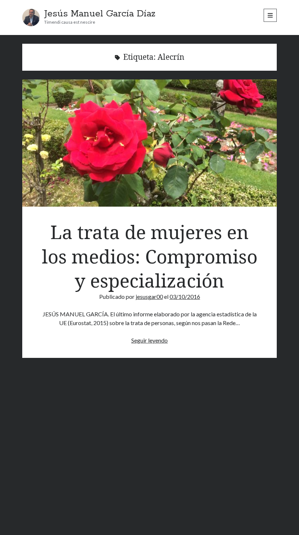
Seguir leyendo (149, 340)
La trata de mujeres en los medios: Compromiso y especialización (149, 143)
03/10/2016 (185, 296)
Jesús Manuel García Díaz (99, 14)
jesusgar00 (149, 296)
